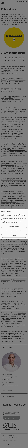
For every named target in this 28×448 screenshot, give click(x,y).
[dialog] (14, 224)
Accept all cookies (14, 226)
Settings (14, 235)
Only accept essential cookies (14, 231)
